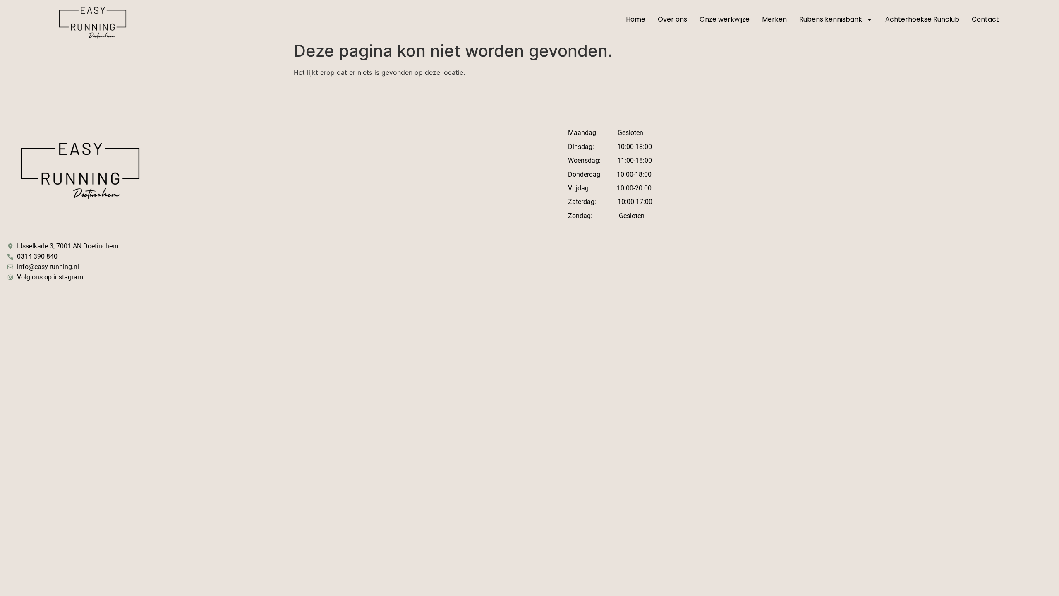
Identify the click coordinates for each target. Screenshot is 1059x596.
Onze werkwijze (725, 19)
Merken (774, 19)
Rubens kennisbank (830, 19)
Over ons (672, 19)
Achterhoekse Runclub (922, 19)
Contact (985, 19)
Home (635, 19)
